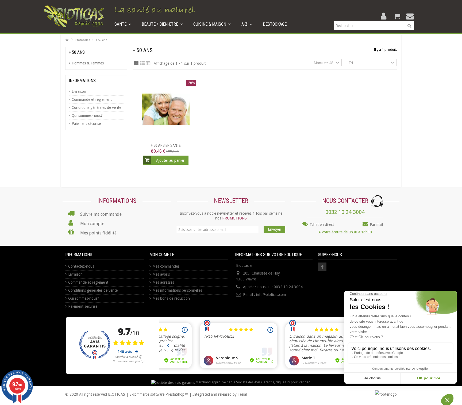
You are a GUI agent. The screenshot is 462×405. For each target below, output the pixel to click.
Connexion (383, 16)
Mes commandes (165, 266)
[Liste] (142, 63)
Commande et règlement (92, 99)
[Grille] (136, 63)
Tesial (242, 394)
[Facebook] (322, 267)
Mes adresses (163, 282)
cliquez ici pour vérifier (293, 382)
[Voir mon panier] (396, 16)
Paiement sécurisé (86, 123)
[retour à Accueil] (66, 40)
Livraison (79, 91)
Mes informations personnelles (177, 290)
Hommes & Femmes (88, 63)
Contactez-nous (81, 266)
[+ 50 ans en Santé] (166, 109)
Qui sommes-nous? (87, 115)
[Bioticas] (74, 16)
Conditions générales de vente (96, 107)
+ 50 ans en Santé (166, 145)
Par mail (376, 224)
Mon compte (161, 254)
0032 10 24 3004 (345, 212)
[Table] (148, 63)
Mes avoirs (161, 274)
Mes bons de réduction (171, 298)
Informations (82, 80)
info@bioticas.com (271, 294)
